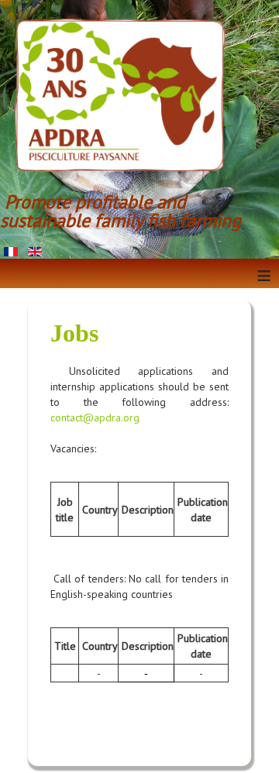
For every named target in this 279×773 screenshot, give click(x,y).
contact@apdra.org (95, 417)
